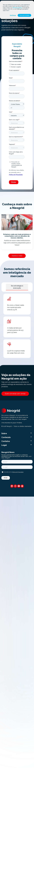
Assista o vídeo (17, 256)
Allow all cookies (24, 15)
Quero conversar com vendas (15, 394)
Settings (13, 15)
